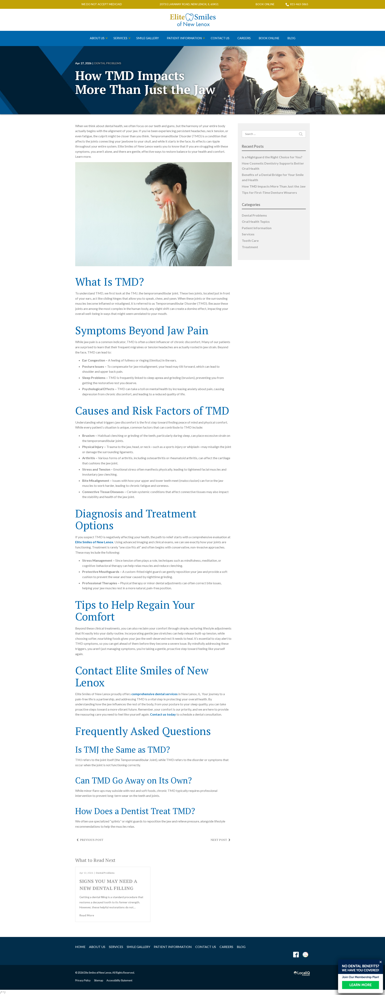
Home (80, 947)
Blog (241, 947)
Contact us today (163, 714)
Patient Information (257, 228)
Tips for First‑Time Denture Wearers (269, 192)
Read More (86, 915)
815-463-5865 (299, 4)
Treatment (250, 247)
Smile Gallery (138, 947)
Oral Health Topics (256, 221)
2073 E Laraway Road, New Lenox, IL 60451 (189, 4)
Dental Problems (107, 63)
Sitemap (98, 980)
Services (248, 234)
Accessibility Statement (119, 980)
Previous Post (91, 840)
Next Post (219, 840)
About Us (97, 947)
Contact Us (205, 947)
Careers (226, 947)
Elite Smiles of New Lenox (94, 542)
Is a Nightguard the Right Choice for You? (272, 157)
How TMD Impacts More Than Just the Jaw (145, 82)
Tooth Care (250, 240)
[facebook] (296, 954)
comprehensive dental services (154, 694)
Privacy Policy (83, 980)
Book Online (265, 4)
